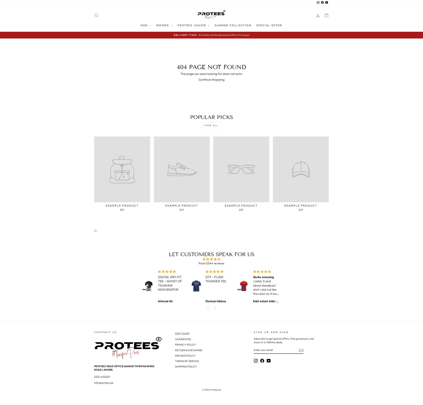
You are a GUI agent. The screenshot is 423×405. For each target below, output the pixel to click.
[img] (211, 259)
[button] (209, 307)
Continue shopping (212, 79)
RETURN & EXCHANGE (189, 350)
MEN (145, 25)
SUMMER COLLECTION (233, 25)
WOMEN (163, 25)
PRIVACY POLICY (185, 344)
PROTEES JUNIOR (192, 25)
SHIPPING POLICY (186, 366)
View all (211, 125)
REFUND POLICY (185, 355)
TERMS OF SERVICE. (187, 361)
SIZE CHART (182, 333)
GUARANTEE (183, 339)
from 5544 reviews (211, 263)
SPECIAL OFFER (269, 25)
